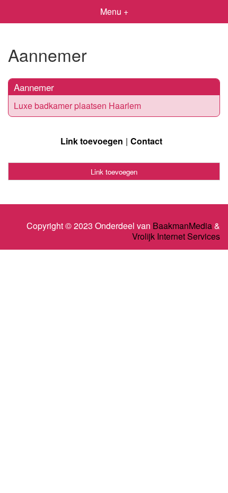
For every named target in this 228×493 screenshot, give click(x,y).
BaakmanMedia (182, 226)
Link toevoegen (91, 141)
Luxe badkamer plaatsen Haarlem (77, 105)
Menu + (114, 11)
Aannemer (34, 87)
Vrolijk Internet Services (176, 236)
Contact (146, 141)
